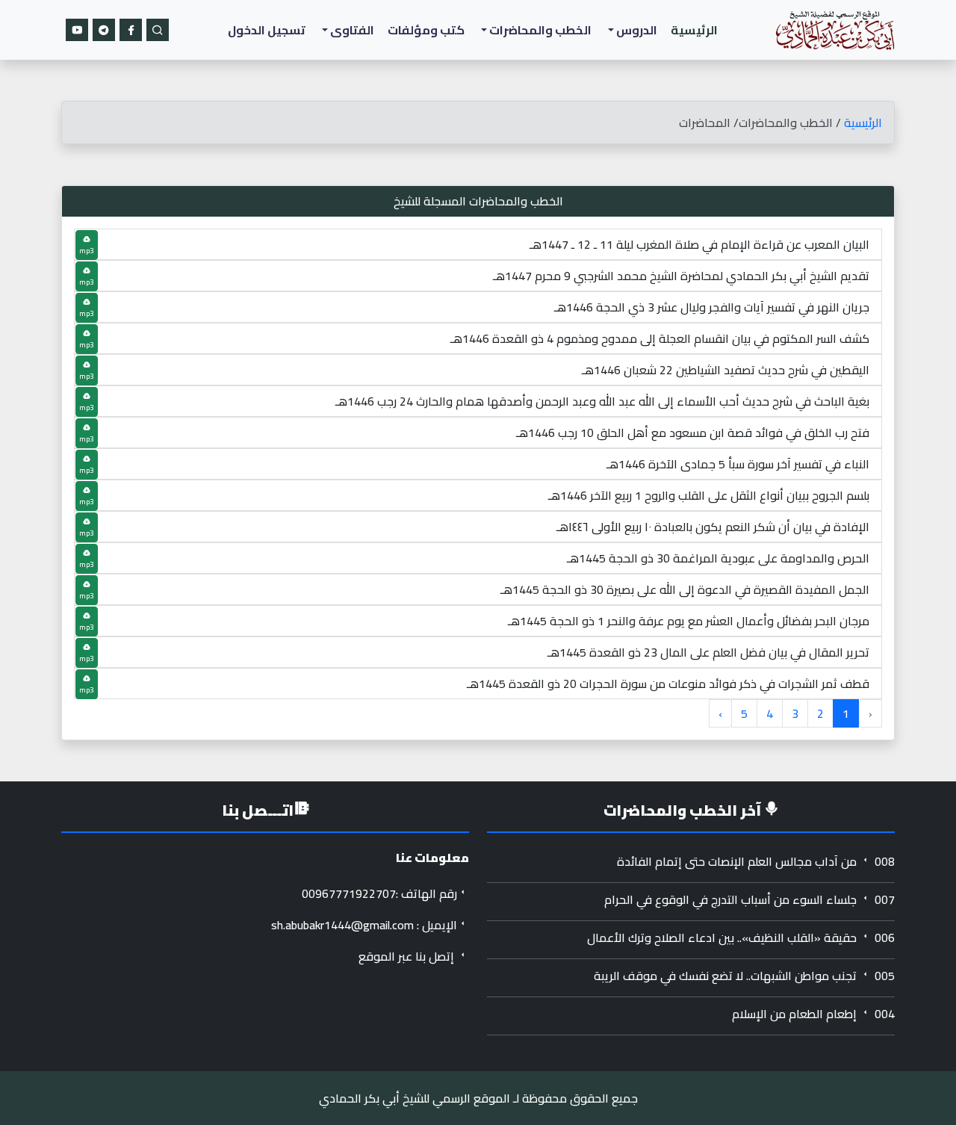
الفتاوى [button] (351, 30)
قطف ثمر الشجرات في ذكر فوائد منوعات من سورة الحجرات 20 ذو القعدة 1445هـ (668, 683)
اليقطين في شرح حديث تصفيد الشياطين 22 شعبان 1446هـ (725, 370)
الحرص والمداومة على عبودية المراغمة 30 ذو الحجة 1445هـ (718, 558)
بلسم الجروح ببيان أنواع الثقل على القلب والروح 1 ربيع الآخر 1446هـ (708, 495)
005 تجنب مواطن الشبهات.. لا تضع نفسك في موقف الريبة (744, 975)
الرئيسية (694, 30)
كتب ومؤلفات (426, 30)
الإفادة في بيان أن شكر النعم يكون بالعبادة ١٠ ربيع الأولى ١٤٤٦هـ (712, 526)
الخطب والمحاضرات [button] (539, 30)
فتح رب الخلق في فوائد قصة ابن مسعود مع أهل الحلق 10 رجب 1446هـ (692, 432)
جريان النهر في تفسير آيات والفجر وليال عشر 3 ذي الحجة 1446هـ (711, 307)
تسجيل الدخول (266, 30)
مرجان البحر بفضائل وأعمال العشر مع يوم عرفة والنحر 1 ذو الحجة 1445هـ (688, 621)
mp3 (86, 251)
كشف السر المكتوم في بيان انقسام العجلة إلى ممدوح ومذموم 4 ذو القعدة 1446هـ (659, 338)
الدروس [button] (635, 30)
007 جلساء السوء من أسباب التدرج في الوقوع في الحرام (749, 899)
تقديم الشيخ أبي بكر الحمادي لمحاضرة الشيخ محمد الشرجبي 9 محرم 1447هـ (681, 275)
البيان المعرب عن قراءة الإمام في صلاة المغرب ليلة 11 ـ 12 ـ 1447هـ (699, 244)
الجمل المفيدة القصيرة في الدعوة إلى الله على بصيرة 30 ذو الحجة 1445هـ (684, 589)
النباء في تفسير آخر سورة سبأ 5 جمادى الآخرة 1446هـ (737, 464)
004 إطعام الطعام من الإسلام (813, 1013)
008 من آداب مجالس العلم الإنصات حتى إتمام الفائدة (756, 861)
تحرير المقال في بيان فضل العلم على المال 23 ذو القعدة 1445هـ (708, 652)
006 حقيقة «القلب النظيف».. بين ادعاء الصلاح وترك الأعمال (741, 937)
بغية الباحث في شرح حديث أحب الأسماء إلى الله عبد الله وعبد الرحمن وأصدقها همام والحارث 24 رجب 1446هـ (602, 401)
